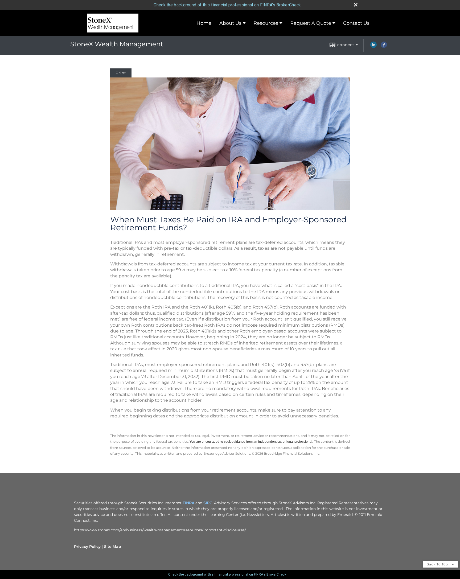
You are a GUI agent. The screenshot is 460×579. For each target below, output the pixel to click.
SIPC (207, 502)
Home (203, 23)
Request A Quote (310, 23)
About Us (230, 23)
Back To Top (437, 564)
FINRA (188, 502)
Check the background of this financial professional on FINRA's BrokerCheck (227, 4)
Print (121, 73)
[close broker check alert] (356, 5)
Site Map (112, 546)
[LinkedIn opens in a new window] (373, 46)
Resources (265, 23)
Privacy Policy (87, 546)
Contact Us (356, 23)
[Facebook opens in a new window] (384, 46)
